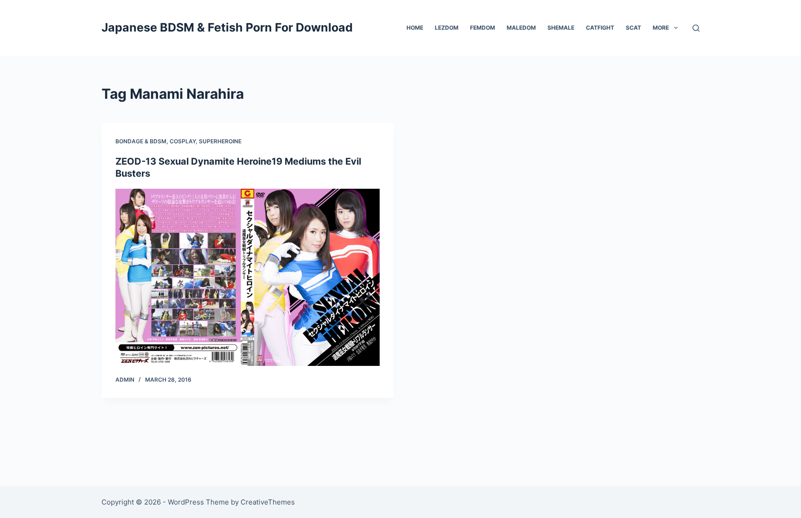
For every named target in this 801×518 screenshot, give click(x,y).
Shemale (560, 27)
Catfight (600, 27)
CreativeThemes (268, 502)
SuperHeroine (220, 141)
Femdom (482, 27)
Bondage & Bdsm (140, 141)
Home (415, 27)
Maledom (521, 27)
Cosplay (183, 141)
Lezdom (446, 27)
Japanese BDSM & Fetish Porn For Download (227, 27)
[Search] (696, 28)
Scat (633, 27)
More (661, 27)
